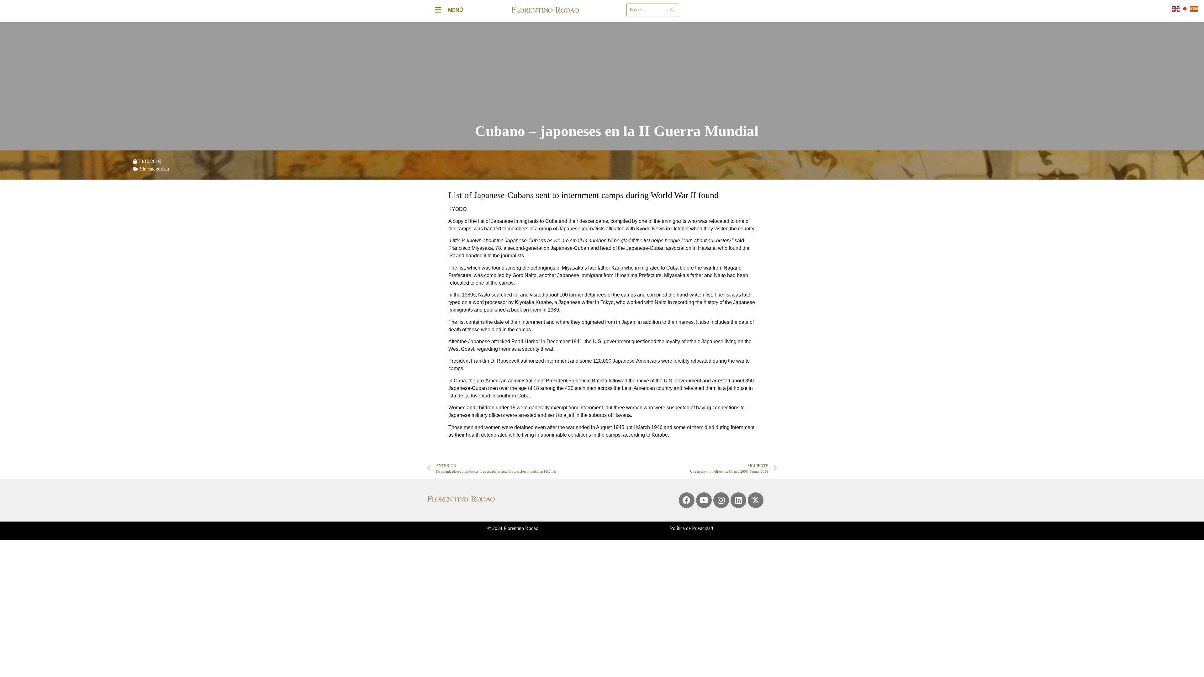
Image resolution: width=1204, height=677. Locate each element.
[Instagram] (721, 500)
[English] (1176, 8)
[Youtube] (704, 500)
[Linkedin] (738, 500)
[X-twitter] (755, 500)
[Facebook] (686, 500)
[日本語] (1185, 8)
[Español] (1194, 8)
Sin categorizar (154, 168)
